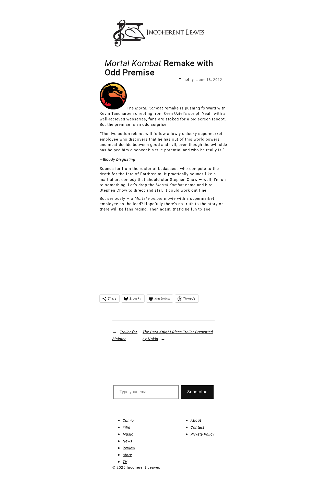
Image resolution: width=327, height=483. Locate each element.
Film (126, 427)
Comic (128, 420)
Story (127, 455)
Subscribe (197, 391)
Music (128, 434)
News (127, 441)
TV (125, 462)
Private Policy (203, 434)
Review (129, 448)
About (196, 420)
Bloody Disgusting (119, 159)
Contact (197, 427)
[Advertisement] (163, 250)
